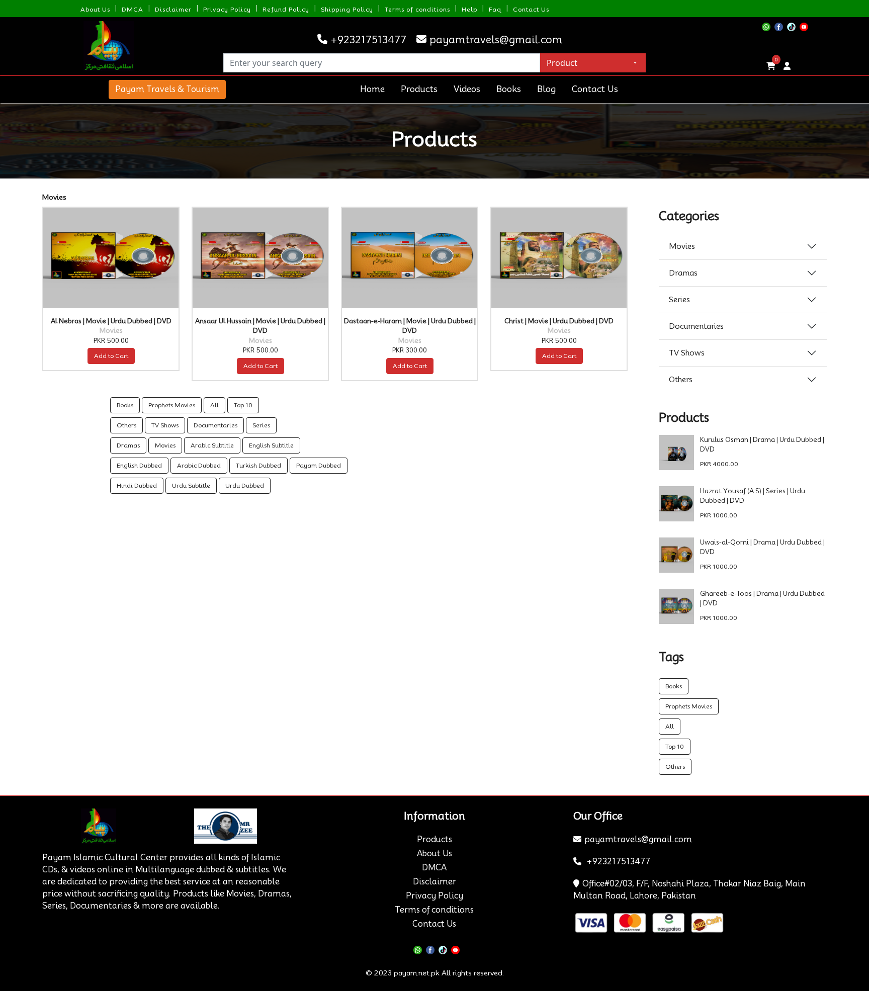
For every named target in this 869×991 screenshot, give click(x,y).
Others (126, 425)
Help (469, 9)
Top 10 (243, 405)
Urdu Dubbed (244, 485)
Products (419, 89)
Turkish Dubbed (258, 465)
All (214, 405)
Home (372, 89)
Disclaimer (173, 9)
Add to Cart (111, 355)
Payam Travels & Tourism (167, 89)
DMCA (132, 9)
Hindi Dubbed (137, 485)
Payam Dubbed (318, 465)
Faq (495, 9)
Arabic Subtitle (212, 445)
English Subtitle (271, 445)
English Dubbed (139, 465)
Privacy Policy (227, 9)
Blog (546, 89)
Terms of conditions (417, 9)
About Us (95, 9)
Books (508, 89)
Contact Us (531, 9)
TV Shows (165, 425)
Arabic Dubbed (199, 465)
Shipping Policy (347, 9)
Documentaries (215, 425)
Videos (467, 89)
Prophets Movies (171, 405)
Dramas (128, 445)
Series (261, 425)
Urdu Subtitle (191, 485)
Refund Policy (286, 9)
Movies (165, 445)
